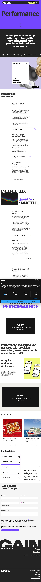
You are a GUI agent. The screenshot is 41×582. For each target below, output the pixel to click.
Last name (22, 495)
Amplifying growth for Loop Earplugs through (17, 80)
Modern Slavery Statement (35, 570)
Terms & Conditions (36, 572)
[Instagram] (5, 549)
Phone (21, 500)
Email (2, 500)
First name (3, 495)
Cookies (38, 576)
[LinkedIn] (2, 549)
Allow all (33, 301)
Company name (5, 505)
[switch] (15, 294)
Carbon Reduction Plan (35, 578)
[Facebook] (10, 549)
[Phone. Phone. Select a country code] (22, 502)
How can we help (5, 510)
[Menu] (37, 2)
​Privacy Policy (37, 574)
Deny (7, 301)
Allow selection (20, 301)
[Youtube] (7, 549)
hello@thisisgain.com (27, 555)
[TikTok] (12, 549)
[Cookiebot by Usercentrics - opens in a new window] (35, 280)
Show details (35, 298)
